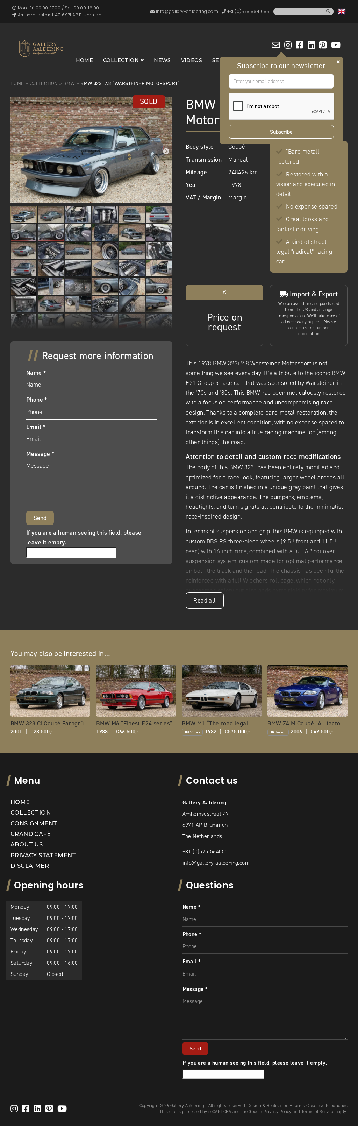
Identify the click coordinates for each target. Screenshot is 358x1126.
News (162, 60)
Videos (191, 60)
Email (35, 427)
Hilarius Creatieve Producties (318, 1106)
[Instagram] (288, 44)
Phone (36, 399)
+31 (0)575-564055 (205, 851)
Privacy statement (43, 855)
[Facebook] (299, 44)
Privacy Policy (277, 1111)
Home (84, 60)
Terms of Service (317, 1111)
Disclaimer (29, 866)
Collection (121, 60)
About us (26, 844)
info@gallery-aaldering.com (216, 862)
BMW (69, 83)
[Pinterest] (323, 44)
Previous (16, 151)
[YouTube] (336, 44)
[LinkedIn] (311, 44)
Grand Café (30, 834)
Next (166, 151)
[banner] (41, 48)
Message (40, 454)
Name (36, 372)
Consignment (33, 823)
